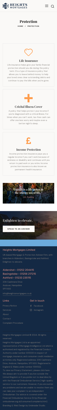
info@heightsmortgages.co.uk (17, 293)
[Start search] (52, 6)
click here (45, 370)
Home (20, 26)
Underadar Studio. (37, 405)
